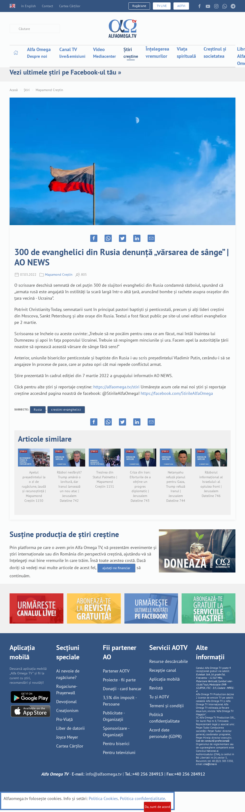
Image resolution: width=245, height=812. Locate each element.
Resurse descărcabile (168, 661)
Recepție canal (162, 670)
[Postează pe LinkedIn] (136, 238)
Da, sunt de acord (157, 807)
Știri (27, 90)
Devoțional (66, 701)
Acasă (14, 90)
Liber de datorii (70, 728)
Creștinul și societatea (215, 52)
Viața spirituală (186, 52)
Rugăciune (139, 6)
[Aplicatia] (30, 696)
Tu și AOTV (159, 697)
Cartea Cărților (69, 6)
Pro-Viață (64, 719)
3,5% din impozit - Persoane (120, 701)
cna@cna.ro (210, 764)
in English (28, 6)
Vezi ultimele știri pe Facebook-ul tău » (65, 72)
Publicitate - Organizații (114, 716)
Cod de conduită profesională (212, 740)
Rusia (38, 410)
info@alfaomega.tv (104, 774)
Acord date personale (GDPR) (165, 733)
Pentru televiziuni (119, 752)
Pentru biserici (116, 743)
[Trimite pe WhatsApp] (108, 238)
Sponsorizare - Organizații (116, 731)
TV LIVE (162, 6)
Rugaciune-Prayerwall (66, 689)
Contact (47, 6)
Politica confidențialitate (142, 798)
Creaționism (67, 710)
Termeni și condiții (166, 705)
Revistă (156, 688)
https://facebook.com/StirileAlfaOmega (177, 393)
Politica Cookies (103, 798)
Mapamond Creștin (49, 90)
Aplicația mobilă (164, 679)
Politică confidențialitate (164, 718)
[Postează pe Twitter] (122, 238)
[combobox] (35, 28)
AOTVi (181, 6)
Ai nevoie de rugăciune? (67, 674)
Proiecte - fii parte (119, 680)
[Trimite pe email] (151, 238)
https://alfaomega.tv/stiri (116, 387)
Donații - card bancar (122, 688)
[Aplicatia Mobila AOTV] (30, 710)
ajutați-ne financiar (116, 568)
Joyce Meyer (67, 737)
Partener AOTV (116, 671)
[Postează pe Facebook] (93, 238)
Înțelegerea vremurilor (157, 52)
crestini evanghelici (66, 410)
